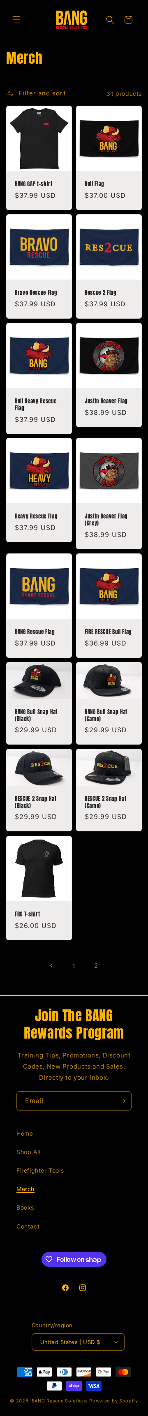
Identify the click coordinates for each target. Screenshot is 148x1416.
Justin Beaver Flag (106, 401)
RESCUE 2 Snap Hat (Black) (35, 802)
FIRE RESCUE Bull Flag (108, 631)
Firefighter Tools (40, 1170)
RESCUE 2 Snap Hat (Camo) (105, 802)
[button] (16, 20)
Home (24, 1133)
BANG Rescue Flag (35, 631)
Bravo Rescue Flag (36, 292)
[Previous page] (52, 965)
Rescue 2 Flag (101, 292)
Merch (25, 1188)
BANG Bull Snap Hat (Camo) (106, 715)
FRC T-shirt (27, 914)
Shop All (28, 1151)
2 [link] (96, 965)
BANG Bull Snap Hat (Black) (36, 715)
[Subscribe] (122, 1101)
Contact (27, 1226)
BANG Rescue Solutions (60, 1401)
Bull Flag (94, 183)
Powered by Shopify (113, 1401)
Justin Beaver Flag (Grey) (106, 520)
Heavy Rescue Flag (36, 516)
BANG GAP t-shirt (34, 183)
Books (25, 1207)
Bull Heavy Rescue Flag (35, 405)
